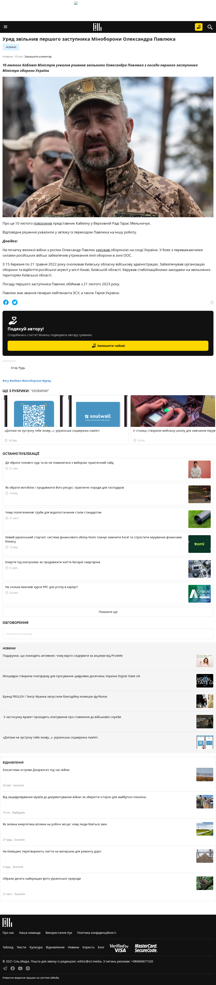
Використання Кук (59, 933)
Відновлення (55, 947)
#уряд (46, 381)
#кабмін (15, 381)
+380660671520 (142, 961)
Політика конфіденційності (96, 933)
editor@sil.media (89, 961)
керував (103, 249)
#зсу (6, 381)
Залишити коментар (38, 56)
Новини (11, 47)
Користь (88, 947)
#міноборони (31, 381)
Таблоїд (8, 947)
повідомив (43, 223)
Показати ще (108, 612)
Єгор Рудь (18, 368)
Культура (36, 947)
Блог (101, 947)
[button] (5, 27)
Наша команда (29, 933)
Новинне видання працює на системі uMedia (31, 978)
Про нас (8, 933)
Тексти (21, 947)
